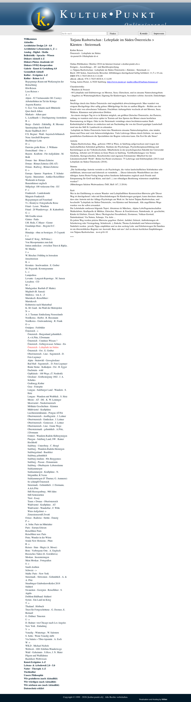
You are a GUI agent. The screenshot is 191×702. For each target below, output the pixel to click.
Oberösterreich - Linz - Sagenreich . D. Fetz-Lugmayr (46, 355)
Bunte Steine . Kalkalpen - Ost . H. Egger (47, 366)
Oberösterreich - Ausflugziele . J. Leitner (47, 416)
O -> (27, 324)
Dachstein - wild (35, 370)
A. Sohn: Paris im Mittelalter (38, 524)
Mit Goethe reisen (33, 216)
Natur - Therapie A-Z (35, 668)
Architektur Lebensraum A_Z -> (40, 48)
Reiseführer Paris (33, 530)
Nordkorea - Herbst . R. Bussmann (41, 317)
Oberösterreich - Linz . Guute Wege (44, 425)
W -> (27, 642)
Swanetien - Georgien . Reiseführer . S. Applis (43, 591)
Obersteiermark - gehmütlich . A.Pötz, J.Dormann (45, 431)
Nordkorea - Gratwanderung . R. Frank (43, 320)
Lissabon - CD (32, 281)
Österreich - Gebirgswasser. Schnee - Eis (47, 343)
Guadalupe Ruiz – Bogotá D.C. (40, 225)
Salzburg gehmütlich (37, 455)
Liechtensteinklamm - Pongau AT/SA (45, 412)
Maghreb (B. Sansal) (35, 291)
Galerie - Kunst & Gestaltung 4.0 (40, 68)
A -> (27, 94)
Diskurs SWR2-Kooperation (38, 65)
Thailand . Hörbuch (34, 606)
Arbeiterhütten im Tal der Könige (41, 101)
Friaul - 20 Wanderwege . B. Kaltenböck (44, 209)
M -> (27, 284)
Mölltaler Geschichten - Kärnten (43, 406)
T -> (27, 603)
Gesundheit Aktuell (33, 71)
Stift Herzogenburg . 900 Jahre (42, 491)
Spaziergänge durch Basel (37, 127)
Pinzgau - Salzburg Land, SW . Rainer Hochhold (46, 440)
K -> (27, 261)
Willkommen (30, 39)
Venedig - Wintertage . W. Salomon (42, 632)
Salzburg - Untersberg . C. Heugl (43, 445)
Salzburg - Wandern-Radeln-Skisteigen (46, 448)
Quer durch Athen (34, 111)
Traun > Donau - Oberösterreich (43, 501)
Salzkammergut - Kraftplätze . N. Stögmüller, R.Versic (43, 473)
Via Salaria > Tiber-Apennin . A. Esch (43, 639)
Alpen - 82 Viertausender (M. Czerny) (43, 97)
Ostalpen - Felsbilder (35, 327)
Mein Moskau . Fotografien (38, 560)
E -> (27, 170)
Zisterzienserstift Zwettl (39, 514)
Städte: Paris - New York (37, 573)
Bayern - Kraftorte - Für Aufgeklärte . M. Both (44, 155)
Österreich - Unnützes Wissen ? (42, 340)
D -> (27, 143)
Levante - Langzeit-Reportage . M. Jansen (45, 278)
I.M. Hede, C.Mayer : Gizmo (39, 222)
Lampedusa (30, 275)
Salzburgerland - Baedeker (40, 452)
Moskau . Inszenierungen (37, 557)
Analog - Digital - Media (36, 52)
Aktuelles (28, 42)
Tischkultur (30, 672)
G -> (27, 212)
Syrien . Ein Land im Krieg (38, 599)
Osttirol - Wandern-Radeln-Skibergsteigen (47, 435)
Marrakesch (30, 301)
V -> (27, 629)
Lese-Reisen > (32, 91)
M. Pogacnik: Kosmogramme (39, 268)
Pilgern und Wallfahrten (36, 655)
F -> (27, 189)
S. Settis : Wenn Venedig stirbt (39, 635)
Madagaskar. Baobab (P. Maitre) (40, 288)
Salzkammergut (35, 468)
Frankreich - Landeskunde (37, 193)
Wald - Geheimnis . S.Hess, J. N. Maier (44, 652)
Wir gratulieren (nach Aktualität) (41, 678)
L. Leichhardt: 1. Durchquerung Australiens (46, 117)
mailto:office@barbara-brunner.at (142, 81)
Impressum (159, 33)
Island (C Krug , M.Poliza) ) (38, 238)
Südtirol (29, 586)
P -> (27, 521)
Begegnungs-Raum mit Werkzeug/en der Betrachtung (44, 83)
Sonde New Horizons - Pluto (39, 540)
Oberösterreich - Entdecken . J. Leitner (46, 419)
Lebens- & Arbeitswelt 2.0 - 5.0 (39, 665)
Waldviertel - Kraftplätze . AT (42, 504)
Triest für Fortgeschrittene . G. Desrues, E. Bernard (45, 611)
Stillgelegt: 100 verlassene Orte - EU (42, 186)
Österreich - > (31, 330)
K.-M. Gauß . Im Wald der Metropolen (43, 307)
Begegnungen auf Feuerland (38, 199)
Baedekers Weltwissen (36, 658)
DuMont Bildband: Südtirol (38, 596)
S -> (27, 563)
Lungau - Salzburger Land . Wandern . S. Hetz (47, 391)
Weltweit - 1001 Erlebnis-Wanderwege (43, 648)
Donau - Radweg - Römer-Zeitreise (41, 166)
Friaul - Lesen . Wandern (37, 206)
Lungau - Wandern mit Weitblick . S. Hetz (47, 396)
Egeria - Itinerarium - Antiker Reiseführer (44, 176)
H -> (27, 229)
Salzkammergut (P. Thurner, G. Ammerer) (47, 478)
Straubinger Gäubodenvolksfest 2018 (42, 583)
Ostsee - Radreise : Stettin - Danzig (41, 517)
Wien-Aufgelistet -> (37, 511)
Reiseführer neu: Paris (35, 534)
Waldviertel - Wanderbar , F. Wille (44, 507)
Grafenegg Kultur (36, 383)
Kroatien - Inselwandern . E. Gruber (42, 265)
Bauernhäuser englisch (36, 183)
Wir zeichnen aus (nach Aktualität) (41, 685)
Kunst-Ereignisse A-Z (35, 662)
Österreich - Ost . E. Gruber (41, 350)
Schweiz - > (31, 570)
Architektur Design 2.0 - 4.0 (38, 45)
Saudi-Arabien (32, 566)
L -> (27, 271)
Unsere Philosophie (33, 675)
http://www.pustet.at (116, 81)
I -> (27, 235)
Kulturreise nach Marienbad (38, 304)
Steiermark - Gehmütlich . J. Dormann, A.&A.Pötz (46, 486)
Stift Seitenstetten (36, 494)
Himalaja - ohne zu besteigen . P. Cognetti (45, 232)
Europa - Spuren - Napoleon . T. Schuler (44, 173)
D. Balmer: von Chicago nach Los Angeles (45, 622)
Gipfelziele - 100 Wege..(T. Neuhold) (45, 373)
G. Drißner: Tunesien (35, 616)
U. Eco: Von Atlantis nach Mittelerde (42, 107)
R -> (27, 543)
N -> (27, 311)
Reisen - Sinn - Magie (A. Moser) (41, 547)
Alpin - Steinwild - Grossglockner (44, 360)
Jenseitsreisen (31, 258)
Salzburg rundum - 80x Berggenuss (44, 458)
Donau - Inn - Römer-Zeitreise (39, 160)
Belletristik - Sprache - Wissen (39, 55)
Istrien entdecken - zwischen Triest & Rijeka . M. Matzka (46, 247)
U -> (27, 619)
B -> (27, 120)
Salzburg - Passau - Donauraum (42, 461)
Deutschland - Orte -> (35, 150)
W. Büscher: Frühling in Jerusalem (41, 255)
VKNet (164, 699)
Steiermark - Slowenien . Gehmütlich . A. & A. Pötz (46, 578)
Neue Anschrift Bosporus (37, 137)
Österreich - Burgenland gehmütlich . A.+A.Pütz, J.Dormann (45, 335)
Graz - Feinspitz (35, 386)
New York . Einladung (36, 625)
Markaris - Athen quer (35, 114)
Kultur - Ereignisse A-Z (36, 75)
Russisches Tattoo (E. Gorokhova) (41, 553)
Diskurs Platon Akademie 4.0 (38, 62)
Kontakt (143, 33)
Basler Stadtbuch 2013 (36, 130)
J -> (27, 252)
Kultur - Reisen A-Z (34, 78)
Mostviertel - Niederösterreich (42, 402)
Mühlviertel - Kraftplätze (39, 409)
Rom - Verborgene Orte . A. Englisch (43, 550)
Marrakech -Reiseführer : (37, 297)
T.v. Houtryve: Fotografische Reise (41, 202)
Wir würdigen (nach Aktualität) (40, 681)
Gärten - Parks (32, 219)
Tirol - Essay (34, 498)
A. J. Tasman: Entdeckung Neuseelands (44, 314)
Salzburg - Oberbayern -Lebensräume (45, 465)
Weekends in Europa (35, 179)
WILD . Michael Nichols (37, 645)
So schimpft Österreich (38, 481)
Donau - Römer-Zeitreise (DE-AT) (41, 163)
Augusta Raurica (33, 104)
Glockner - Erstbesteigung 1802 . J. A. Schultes (46, 378)
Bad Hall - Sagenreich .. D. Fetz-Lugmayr (47, 363)
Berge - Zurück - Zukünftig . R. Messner (44, 124)
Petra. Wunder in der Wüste (38, 537)
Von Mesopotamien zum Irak (39, 242)
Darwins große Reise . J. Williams (41, 147)
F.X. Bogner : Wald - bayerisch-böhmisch (44, 134)
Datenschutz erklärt (34, 688)
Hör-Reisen (30, 88)
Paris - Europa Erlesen (35, 527)
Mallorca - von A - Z (35, 294)
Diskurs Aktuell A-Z (34, 58)
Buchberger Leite (33, 140)
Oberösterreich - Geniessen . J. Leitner (46, 422)
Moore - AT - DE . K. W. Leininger (44, 399)
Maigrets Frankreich (34, 196)
